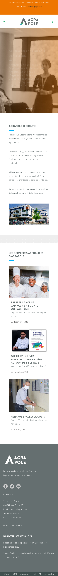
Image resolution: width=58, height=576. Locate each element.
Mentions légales (46, 574)
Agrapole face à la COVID (28, 416)
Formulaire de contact (13, 525)
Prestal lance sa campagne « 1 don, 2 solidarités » (24, 305)
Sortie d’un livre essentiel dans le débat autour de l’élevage (27, 359)
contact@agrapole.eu (36, 7)
